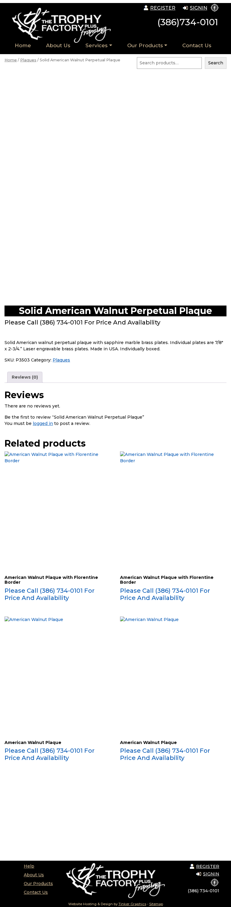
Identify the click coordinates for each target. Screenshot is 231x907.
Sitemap (156, 904)
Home (23, 45)
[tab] (24, 377)
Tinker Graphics (132, 904)
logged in (43, 423)
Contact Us (196, 45)
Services (96, 45)
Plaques (28, 60)
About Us (58, 45)
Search (215, 63)
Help (29, 866)
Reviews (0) (25, 377)
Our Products (145, 45)
